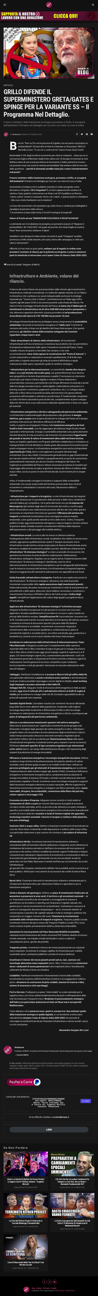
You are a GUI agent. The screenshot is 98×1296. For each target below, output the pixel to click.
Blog (33, 1288)
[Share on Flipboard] (87, 134)
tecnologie (14, 1068)
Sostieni (39, 1288)
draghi (20, 1066)
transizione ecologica (28, 1068)
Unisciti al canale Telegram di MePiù (23, 264)
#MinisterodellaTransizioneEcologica (38, 1063)
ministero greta (52, 1066)
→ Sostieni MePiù (21, 1055)
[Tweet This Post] (82, 134)
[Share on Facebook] (77, 134)
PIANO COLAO (65, 1066)
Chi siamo (46, 1288)
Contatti (53, 1288)
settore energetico (80, 1066)
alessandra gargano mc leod (66, 1063)
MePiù (31, 1066)
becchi (81, 1063)
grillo (26, 1066)
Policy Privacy (59, 1290)
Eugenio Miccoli (19, 1187)
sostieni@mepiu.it (61, 1117)
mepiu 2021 (40, 1066)
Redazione (17, 134)
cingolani (13, 1066)
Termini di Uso (70, 1290)
